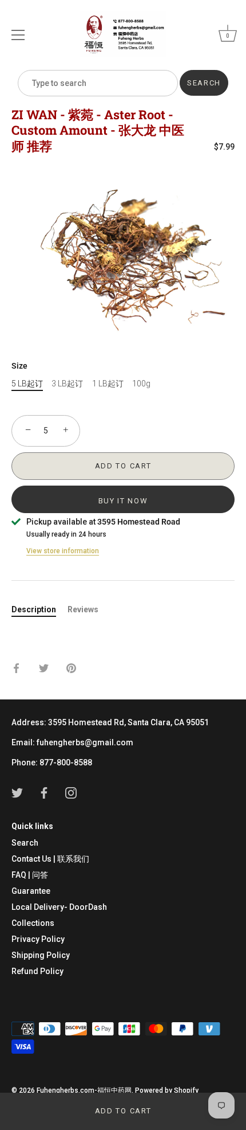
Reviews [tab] (83, 609)
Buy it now (123, 500)
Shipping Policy (40, 955)
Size (19, 365)
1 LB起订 (108, 383)
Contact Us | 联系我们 (50, 858)
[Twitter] (17, 791)
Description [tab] (33, 609)
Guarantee (30, 891)
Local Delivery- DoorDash (59, 907)
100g (141, 383)
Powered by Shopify (167, 1090)
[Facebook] (44, 791)
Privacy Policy (38, 939)
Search (24, 842)
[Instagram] (71, 791)
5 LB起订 (27, 383)
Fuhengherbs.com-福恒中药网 (84, 1090)
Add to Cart (123, 1110)
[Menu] (18, 35)
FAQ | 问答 (29, 874)
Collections (32, 923)
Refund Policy (37, 971)
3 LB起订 (67, 383)
